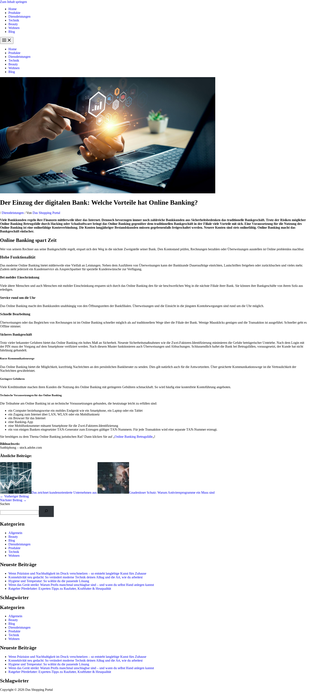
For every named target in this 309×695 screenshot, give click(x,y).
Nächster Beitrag (13, 500)
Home (12, 9)
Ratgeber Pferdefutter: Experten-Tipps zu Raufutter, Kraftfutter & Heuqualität (59, 588)
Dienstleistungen (19, 16)
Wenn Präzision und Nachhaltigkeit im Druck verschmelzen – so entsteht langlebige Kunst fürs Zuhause (77, 573)
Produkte (14, 13)
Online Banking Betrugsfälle (134, 436)
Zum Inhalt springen (13, 2)
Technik (13, 20)
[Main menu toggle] (6, 40)
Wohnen (14, 28)
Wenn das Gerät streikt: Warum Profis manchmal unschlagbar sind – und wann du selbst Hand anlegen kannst (81, 585)
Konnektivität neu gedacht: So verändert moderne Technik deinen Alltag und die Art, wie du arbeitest (75, 577)
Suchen (5, 504)
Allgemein (15, 533)
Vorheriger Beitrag (14, 496)
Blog (11, 31)
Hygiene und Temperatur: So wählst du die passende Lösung (48, 581)
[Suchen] (46, 511)
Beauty (13, 24)
